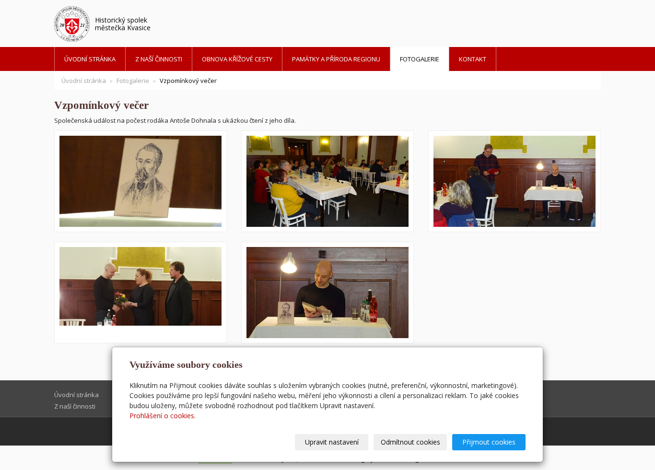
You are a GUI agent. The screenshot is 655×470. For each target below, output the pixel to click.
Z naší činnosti (158, 59)
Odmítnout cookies (410, 441)
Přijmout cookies (488, 441)
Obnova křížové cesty (237, 59)
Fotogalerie (419, 59)
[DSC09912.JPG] (140, 181)
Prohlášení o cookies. (162, 415)
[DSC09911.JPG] (327, 181)
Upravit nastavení (332, 441)
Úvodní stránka (90, 59)
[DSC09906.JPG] (514, 181)
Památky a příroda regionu (336, 59)
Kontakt (472, 59)
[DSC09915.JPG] (327, 292)
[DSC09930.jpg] (140, 292)
